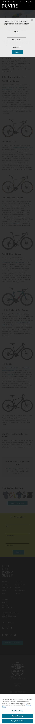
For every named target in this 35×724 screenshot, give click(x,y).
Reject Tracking (17, 716)
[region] (17, 709)
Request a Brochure (19, 2)
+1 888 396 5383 (7, 1)
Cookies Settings (17, 711)
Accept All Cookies (17, 721)
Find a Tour (29, 2)
